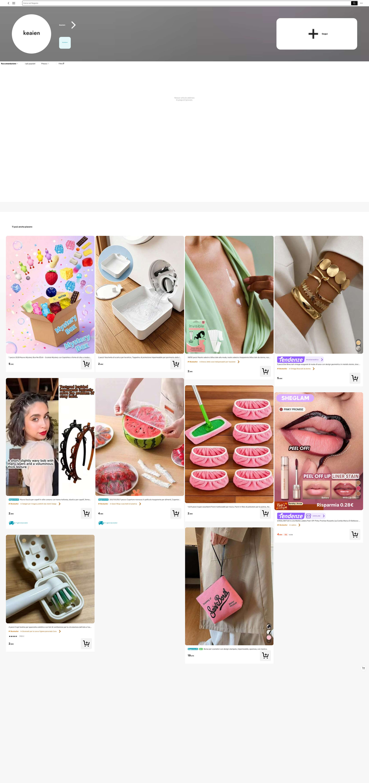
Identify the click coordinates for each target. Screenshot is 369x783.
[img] (318, 505)
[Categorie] (13, 3)
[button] (8, 3)
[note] (19, 523)
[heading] (162, 25)
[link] (31, 34)
